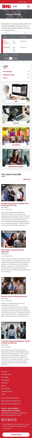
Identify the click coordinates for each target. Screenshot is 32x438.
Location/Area (23, 36)
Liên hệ (3, 386)
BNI (16, 101)
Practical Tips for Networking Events (14, 296)
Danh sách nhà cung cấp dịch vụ (11, 404)
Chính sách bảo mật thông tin (10, 398)
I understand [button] (16, 434)
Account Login (22, 2)
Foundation (16, 145)
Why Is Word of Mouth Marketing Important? (12, 251)
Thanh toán (4, 383)
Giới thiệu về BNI (6, 374)
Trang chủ (4, 371)
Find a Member (7, 71)
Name (5, 36)
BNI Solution (7, 47)
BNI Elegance (6, 42)
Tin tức (5, 78)
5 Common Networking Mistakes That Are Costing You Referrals (15, 342)
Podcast (16, 123)
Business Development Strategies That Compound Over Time (15, 204)
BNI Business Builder (16, 166)
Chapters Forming (8, 75)
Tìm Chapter (4, 377)
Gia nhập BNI (5, 380)
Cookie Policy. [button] (7, 428)
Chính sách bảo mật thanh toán (10, 401)
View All (26, 179)
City (14, 36)
